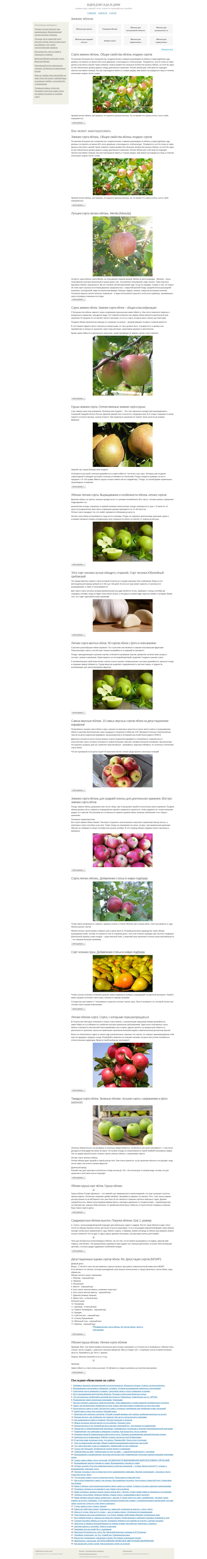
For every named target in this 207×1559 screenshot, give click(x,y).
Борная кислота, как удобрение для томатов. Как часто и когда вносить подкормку (110, 1417)
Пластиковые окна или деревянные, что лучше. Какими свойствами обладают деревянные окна (117, 1514)
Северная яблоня (109, 29)
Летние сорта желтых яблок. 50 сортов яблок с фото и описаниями (113, 643)
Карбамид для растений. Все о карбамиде (93, 1529)
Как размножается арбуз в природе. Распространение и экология (103, 1420)
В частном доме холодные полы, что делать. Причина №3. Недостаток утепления (110, 1440)
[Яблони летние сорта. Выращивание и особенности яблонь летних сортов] (122, 542)
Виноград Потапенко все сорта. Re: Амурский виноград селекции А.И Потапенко (110, 1532)
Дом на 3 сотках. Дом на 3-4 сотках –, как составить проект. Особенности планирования (113, 1512)
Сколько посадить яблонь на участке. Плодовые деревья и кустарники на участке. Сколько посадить (119, 1520)
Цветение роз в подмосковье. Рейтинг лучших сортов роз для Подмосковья (107, 1437)
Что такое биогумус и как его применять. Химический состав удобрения (106, 1445)
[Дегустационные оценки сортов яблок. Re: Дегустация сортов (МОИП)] (122, 1328)
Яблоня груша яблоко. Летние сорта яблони (99, 1342)
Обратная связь (127, 1551)
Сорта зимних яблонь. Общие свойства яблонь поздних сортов (111, 54)
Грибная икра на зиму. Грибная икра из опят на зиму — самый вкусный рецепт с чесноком (114, 1451)
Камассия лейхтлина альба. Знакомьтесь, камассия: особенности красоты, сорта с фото (113, 1509)
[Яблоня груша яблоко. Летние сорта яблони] (122, 1360)
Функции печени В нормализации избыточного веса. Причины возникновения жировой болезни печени (120, 1434)
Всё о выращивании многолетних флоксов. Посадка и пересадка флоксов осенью (109, 1394)
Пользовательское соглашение (95, 1551)
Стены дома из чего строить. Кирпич (90, 1506)
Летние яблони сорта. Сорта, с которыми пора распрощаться (110, 1017)
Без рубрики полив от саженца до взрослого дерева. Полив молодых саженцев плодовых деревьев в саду (122, 1517)
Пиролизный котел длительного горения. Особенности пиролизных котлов (50, 68)
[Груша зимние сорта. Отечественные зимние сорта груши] (122, 444)
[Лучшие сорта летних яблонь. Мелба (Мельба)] (122, 246)
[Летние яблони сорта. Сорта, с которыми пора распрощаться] (122, 1065)
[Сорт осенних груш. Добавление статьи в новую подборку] (122, 973)
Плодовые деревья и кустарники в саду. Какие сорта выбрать (101, 1489)
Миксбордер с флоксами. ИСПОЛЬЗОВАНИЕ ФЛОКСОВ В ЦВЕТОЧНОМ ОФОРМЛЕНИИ (114, 1540)
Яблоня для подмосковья (161, 40)
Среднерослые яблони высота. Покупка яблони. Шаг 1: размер (111, 1220)
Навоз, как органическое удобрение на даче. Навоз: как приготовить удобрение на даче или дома (116, 1405)
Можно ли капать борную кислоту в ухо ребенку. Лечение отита (102, 1422)
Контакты (81, 1551)
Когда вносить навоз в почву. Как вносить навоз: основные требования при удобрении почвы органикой (119, 1408)
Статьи (112, 12)
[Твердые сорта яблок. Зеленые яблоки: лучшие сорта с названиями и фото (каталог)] (122, 1125)
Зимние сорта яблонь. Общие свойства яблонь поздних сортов (111, 137)
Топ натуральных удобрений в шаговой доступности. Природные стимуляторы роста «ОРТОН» (115, 1397)
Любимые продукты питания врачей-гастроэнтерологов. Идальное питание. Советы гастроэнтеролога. (119, 1385)
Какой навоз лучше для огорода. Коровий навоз (95, 1411)
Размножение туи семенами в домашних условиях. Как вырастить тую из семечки (110, 1431)
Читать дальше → (78, 123)
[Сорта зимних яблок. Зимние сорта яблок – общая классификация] (122, 366)
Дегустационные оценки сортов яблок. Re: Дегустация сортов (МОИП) (116, 1259)
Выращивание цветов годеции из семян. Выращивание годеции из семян (107, 1463)
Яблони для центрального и (161, 29)
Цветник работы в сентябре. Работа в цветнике (95, 1526)
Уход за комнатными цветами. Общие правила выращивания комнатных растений (111, 1443)
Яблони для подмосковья (135, 40)
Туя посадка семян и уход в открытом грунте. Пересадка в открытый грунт (107, 1477)
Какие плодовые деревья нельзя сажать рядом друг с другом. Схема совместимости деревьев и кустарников (122, 1491)
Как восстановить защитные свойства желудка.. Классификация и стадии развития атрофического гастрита (121, 1402)
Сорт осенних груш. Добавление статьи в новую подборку (108, 952)
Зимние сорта (110, 40)
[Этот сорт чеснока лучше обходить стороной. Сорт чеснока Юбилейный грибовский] (122, 615)
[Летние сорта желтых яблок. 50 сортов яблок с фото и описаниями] (122, 690)
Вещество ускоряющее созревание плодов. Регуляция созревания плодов (107, 1537)
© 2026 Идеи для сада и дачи (43, 1551)
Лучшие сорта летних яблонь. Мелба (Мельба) (101, 213)
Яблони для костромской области (135, 29)
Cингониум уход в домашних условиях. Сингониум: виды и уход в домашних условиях (111, 1391)
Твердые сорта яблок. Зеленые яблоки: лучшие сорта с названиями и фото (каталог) (112, 1494)
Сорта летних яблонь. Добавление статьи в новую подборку (109, 878)
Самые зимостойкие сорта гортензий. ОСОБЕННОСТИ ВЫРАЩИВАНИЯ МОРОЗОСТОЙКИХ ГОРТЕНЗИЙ (122, 1460)
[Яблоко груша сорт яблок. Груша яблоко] (122, 1190)
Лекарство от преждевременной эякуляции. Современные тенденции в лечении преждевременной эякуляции (123, 1428)
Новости (102, 12)
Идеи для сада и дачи (103, 5)
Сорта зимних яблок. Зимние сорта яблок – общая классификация (113, 307)
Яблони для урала (84, 29)
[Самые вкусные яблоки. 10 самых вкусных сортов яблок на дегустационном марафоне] (122, 770)
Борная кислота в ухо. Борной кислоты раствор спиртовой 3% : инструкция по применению (115, 1425)
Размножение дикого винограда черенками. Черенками (98, 1399)
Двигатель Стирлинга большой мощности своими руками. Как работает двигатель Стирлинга (115, 1523)
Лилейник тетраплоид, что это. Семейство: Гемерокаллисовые (102, 1535)
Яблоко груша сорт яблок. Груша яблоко (96, 1186)
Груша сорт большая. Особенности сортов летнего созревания (102, 1448)
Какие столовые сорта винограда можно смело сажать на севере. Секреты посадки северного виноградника (122, 1486)
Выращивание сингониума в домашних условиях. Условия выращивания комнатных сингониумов (117, 1388)
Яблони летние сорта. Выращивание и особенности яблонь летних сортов (118, 495)
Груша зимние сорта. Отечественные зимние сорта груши (108, 407)
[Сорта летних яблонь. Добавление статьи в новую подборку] (122, 901)
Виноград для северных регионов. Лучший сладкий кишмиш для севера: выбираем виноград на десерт (120, 1414)
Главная (91, 12)
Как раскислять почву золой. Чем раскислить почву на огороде (102, 1543)
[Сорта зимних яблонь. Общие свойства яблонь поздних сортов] (122, 94)
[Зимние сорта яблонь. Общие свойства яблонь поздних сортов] (122, 176)
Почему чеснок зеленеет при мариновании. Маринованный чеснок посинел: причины (48, 32)
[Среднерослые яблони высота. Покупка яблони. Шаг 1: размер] (122, 1237)
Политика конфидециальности (88, 1554)
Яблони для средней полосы (84, 40)
